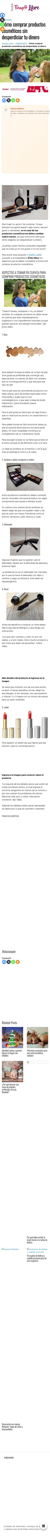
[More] (18, 100)
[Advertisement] (25, 144)
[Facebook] (4, 100)
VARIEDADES (7, 20)
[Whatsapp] (13, 100)
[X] (9, 100)
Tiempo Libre (7, 43)
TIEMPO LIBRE (34, 255)
